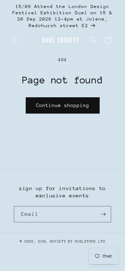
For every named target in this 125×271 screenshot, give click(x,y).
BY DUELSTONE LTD (86, 241)
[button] (14, 40)
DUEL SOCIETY (52, 241)
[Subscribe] (103, 214)
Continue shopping (62, 105)
